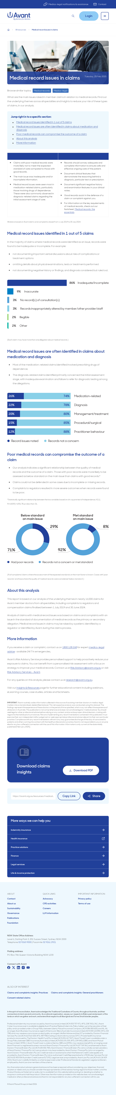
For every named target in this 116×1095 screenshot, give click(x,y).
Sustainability (13, 908)
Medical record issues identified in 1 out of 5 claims (44, 122)
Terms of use (84, 903)
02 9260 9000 (24, 942)
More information (26, 142)
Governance (13, 913)
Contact (102, 4)
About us (11, 903)
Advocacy (48, 898)
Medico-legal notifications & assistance (68, 4)
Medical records (42, 90)
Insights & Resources (27, 687)
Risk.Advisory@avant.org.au (85, 667)
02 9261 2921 (49, 942)
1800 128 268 (69, 647)
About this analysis (26, 138)
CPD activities (49, 903)
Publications (13, 918)
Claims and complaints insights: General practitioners (77, 992)
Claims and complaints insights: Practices (27, 992)
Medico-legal (60, 90)
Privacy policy (85, 898)
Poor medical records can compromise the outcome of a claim (51, 134)
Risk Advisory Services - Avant (23, 672)
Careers (47, 908)
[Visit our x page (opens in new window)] (13, 967)
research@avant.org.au (79, 679)
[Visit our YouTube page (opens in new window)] (28, 967)
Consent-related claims (19, 997)
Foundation (12, 922)
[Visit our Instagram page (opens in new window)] (23, 967)
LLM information (50, 913)
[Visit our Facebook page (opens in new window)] (8, 967)
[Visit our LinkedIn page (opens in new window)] (18, 967)
